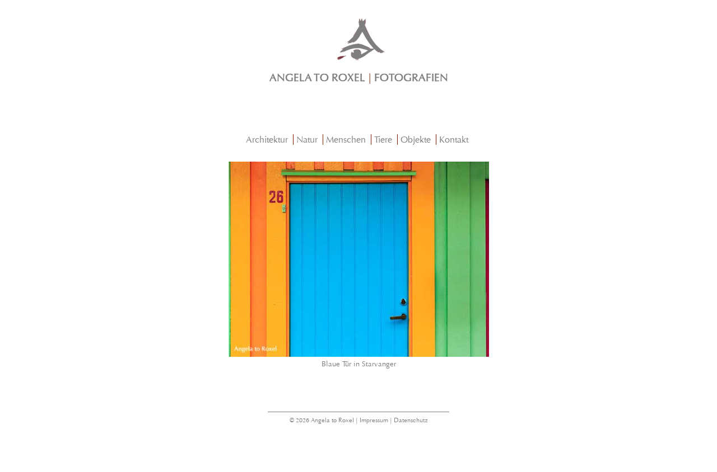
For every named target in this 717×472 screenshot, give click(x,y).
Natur (307, 139)
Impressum (374, 420)
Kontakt (453, 139)
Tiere (383, 139)
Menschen (346, 139)
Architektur (267, 139)
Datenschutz (411, 420)
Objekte (416, 139)
